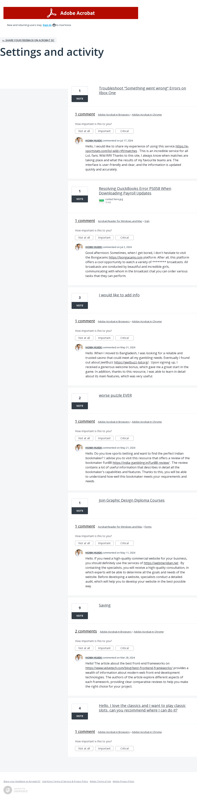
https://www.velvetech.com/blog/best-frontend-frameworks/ (129, 668)
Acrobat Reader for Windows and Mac (120, 221)
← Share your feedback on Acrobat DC (28, 40)
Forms (148, 526)
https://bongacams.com (126, 257)
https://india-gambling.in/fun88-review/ (141, 463)
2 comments (86, 631)
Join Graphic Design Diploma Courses (132, 500)
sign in (47, 25)
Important (106, 131)
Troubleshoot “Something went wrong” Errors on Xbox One (142, 90)
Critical (127, 131)
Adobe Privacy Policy (123, 781)
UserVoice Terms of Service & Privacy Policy (65, 781)
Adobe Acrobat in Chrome (147, 114)
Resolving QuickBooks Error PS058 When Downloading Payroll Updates (135, 191)
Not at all (85, 131)
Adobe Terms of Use (100, 781)
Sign (146, 221)
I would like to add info (119, 295)
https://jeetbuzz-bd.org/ (131, 362)
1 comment (85, 114)
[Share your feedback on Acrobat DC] (70, 13)
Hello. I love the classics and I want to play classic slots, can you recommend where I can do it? (142, 708)
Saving (105, 605)
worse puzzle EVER (115, 395)
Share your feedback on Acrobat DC (21, 781)
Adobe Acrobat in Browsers (114, 114)
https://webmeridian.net (161, 563)
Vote (79, 98)
